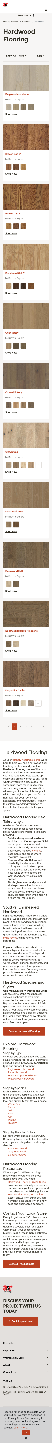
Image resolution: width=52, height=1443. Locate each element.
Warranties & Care (13, 1357)
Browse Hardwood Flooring (24, 1031)
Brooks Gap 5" (13, 213)
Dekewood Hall (14, 571)
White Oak (14, 1104)
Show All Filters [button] (15, 55)
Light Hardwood (17, 1154)
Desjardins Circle (15, 690)
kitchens (36, 850)
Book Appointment (22, 1321)
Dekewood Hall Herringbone (21, 630)
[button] (24, 15)
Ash (10, 1116)
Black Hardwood (17, 1148)
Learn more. (21, 1427)
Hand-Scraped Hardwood (22, 1075)
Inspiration (9, 1350)
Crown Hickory (13, 392)
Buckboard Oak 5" (15, 273)
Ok (26, 1433)
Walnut (12, 1119)
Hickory (12, 1122)
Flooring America (10, 22)
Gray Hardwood (17, 1151)
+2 (38, 703)
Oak (10, 1110)
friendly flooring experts (26, 759)
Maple (11, 1107)
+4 (38, 465)
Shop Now (11, 114)
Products (26, 22)
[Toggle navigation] (46, 9)
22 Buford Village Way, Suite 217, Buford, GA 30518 (25, 1387)
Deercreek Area (14, 511)
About (6, 1364)
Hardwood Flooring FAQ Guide (25, 1194)
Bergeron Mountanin (17, 94)
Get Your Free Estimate (21, 1263)
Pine (10, 1113)
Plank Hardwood (17, 1072)
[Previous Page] (9, 726)
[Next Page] (43, 726)
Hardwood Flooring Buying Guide (27, 1182)
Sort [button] (39, 55)
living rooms (10, 937)
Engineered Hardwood (21, 1069)
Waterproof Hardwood (21, 1078)
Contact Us (9, 1372)
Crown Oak (11, 452)
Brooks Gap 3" (13, 154)
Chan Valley (12, 332)
